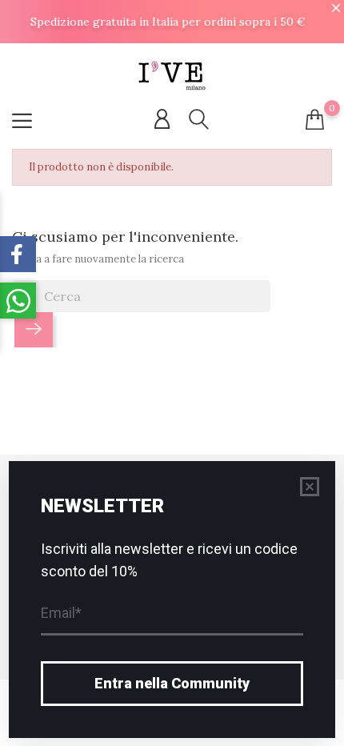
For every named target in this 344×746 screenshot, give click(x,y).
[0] (315, 119)
